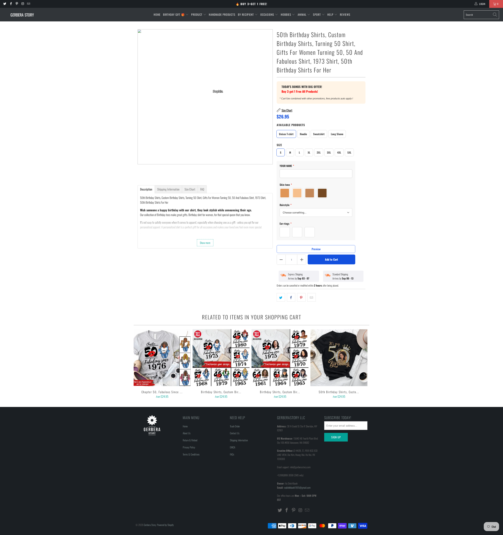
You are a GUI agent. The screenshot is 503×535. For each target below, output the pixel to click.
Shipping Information (239, 440)
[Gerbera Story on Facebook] (10, 3)
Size (279, 145)
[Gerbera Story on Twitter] (4, 3)
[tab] (146, 189)
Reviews (345, 14)
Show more (205, 243)
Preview (316, 249)
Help (330, 14)
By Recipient (246, 14)
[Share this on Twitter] (281, 297)
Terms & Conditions (191, 454)
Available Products (291, 125)
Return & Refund (190, 440)
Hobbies (286, 14)
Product (197, 14)
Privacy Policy (189, 447)
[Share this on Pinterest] (301, 297)
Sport (317, 14)
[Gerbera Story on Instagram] (22, 3)
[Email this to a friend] (311, 297)
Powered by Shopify (165, 525)
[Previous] (139, 364)
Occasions (267, 14)
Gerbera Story (150, 525)
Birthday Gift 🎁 (174, 14)
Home (157, 14)
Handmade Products (222, 14)
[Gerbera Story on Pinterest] (16, 3)
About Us (187, 433)
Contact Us (235, 433)
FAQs (232, 454)
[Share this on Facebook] (291, 297)
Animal (302, 14)
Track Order (235, 426)
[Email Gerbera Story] (28, 3)
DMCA (232, 447)
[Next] (364, 364)
